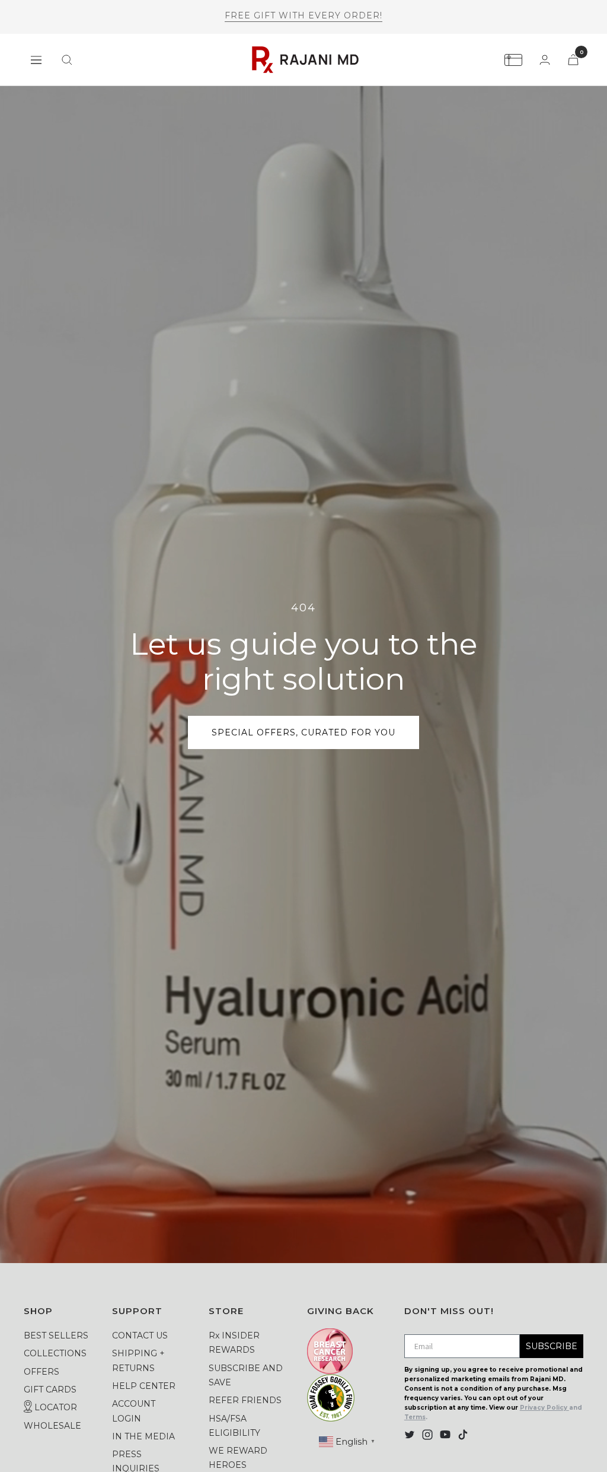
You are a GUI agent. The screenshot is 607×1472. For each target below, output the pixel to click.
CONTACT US (140, 1335)
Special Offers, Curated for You (303, 732)
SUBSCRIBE (551, 1346)
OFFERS (41, 1371)
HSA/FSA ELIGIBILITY (234, 1425)
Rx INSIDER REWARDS (234, 1342)
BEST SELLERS (56, 1335)
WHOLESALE (52, 1425)
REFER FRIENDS (245, 1400)
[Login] (544, 59)
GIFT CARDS (50, 1389)
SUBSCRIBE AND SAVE (246, 1375)
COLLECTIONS (55, 1353)
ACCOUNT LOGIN (133, 1410)
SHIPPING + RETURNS (138, 1360)
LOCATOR (54, 1407)
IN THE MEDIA (143, 1436)
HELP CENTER (143, 1386)
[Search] (67, 59)
